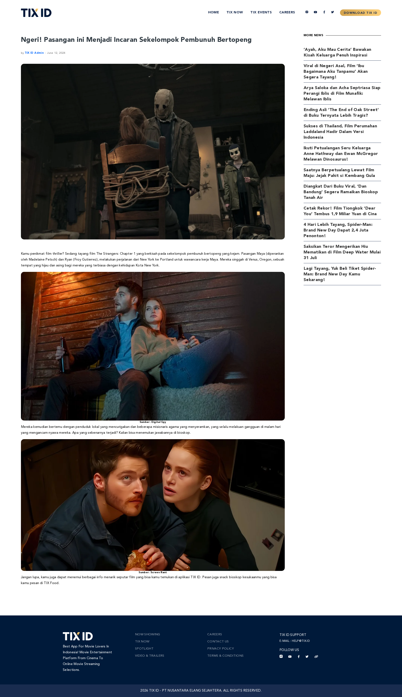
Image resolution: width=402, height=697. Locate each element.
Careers (287, 12)
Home (213, 12)
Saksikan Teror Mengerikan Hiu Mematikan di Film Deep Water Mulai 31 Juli (342, 252)
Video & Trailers (149, 655)
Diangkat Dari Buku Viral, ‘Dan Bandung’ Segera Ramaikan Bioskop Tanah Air (341, 192)
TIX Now (235, 12)
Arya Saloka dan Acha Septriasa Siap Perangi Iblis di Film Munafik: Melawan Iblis (342, 93)
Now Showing (147, 634)
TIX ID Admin (34, 53)
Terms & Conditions (225, 655)
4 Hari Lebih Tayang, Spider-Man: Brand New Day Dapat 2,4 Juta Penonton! (338, 230)
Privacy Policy (220, 648)
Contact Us (218, 641)
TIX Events (261, 12)
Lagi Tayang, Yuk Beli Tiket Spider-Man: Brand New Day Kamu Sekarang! (340, 274)
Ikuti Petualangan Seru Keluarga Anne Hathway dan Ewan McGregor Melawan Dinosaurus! (341, 154)
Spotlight (144, 648)
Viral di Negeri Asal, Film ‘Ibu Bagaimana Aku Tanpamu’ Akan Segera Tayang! (336, 71)
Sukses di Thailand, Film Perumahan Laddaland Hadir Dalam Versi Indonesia (340, 132)
